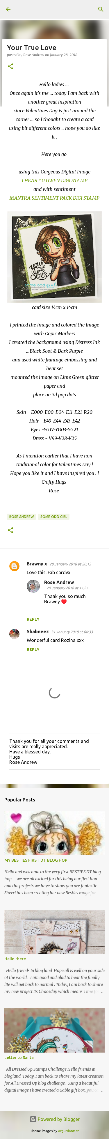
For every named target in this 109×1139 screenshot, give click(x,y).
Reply (33, 619)
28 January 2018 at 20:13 (70, 564)
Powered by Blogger (58, 1119)
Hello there (15, 959)
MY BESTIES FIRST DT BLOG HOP (35, 860)
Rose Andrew (21, 517)
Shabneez (38, 631)
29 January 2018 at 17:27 (67, 588)
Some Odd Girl (53, 517)
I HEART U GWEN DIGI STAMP (54, 180)
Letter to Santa (19, 1057)
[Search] (100, 9)
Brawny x (37, 563)
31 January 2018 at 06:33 (72, 632)
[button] (10, 67)
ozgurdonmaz (68, 1131)
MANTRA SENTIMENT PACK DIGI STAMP (54, 198)
